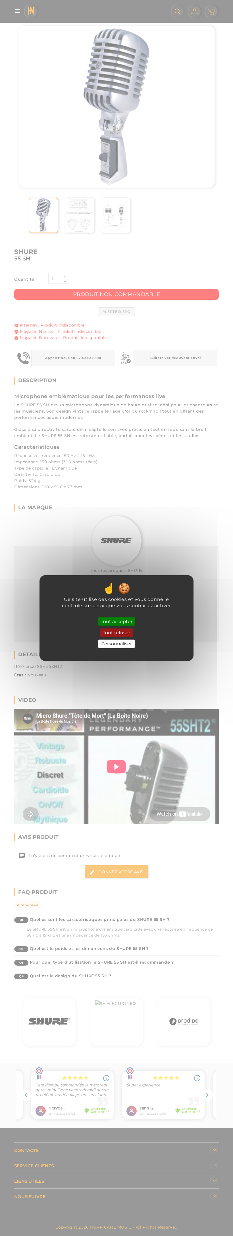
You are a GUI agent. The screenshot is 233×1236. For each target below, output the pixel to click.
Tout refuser (116, 632)
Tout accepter (116, 621)
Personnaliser (116, 643)
